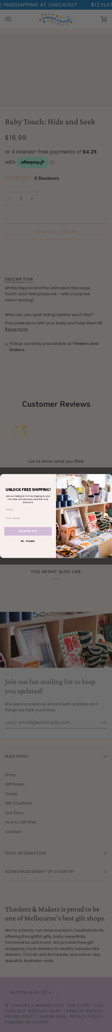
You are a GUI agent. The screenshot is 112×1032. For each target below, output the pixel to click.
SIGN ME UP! (28, 531)
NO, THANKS (28, 541)
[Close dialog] (108, 477)
